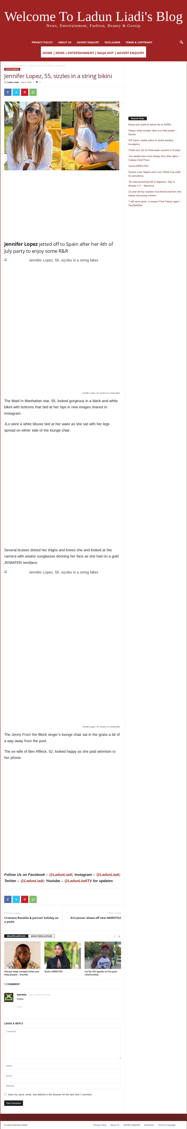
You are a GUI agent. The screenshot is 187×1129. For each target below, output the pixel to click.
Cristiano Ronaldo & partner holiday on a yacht (31, 919)
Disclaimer (112, 42)
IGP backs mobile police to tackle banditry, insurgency (151, 142)
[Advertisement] (62, 179)
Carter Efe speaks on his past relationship (101, 973)
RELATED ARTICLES (16, 936)
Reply (19, 1007)
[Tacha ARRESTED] (62, 955)
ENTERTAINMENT (81, 53)
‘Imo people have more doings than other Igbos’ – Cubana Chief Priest (154, 158)
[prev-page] (115, 936)
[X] (16, 92)
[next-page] (119, 936)
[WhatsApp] (33, 92)
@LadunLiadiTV (78, 881)
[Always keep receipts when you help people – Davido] (22, 955)
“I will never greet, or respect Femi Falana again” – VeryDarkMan (155, 203)
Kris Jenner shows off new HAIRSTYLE (95, 918)
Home (6, 65)
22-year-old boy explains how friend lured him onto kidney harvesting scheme (154, 193)
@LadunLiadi (60, 875)
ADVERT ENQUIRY (88, 42)
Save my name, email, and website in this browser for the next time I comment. (50, 1094)
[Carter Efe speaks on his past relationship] (103, 955)
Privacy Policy (42, 42)
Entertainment (19, 65)
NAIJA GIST (105, 53)
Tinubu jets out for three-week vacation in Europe (154, 150)
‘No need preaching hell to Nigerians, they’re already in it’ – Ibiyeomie (151, 183)
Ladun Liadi (13, 82)
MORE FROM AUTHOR (41, 936)
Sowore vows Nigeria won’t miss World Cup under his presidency (154, 174)
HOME (47, 53)
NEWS (60, 53)
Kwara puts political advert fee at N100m (149, 124)
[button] (181, 42)
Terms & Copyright (139, 42)
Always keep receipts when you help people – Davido (21, 973)
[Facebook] (8, 92)
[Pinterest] (24, 92)
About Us (64, 42)
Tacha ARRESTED (53, 971)
